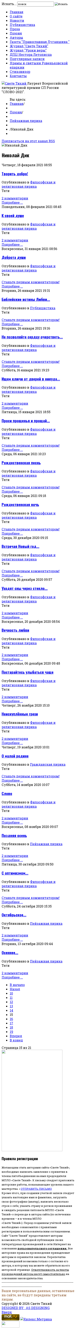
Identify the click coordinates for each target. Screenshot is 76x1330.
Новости (17, 20)
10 (11, 993)
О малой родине (15, 756)
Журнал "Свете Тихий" (29, 46)
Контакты (18, 76)
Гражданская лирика (47, 764)
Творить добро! (15, 173)
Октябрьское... (14, 914)
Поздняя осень (14, 835)
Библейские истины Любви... (26, 299)
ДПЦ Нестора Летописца (31, 54)
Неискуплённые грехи (20, 714)
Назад (15, 989)
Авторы (16, 37)
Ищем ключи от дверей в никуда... (31, 379)
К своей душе (13, 215)
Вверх (7, 1312)
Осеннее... (10, 952)
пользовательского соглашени (41, 1248)
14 (11, 1010)
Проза (15, 29)
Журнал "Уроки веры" (28, 50)
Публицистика (22, 25)
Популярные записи (27, 59)
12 (11, 1002)
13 (11, 1006)
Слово (7, 793)
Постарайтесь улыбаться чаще (28, 672)
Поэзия (16, 33)
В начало (17, 985)
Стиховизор (20, 71)
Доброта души (14, 257)
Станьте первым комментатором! (31, 282)
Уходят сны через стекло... (25, 588)
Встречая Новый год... (20, 546)
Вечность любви (15, 630)
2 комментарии (15, 198)
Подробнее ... (12, 202)
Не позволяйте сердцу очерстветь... (32, 337)
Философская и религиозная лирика (29, 184)
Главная (16, 12)
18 (11, 1027)
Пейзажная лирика (26, 121)
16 (11, 1019)
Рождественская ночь (20, 504)
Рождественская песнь (21, 462)
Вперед (16, 1036)
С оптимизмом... (15, 873)
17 (11, 1023)
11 (11, 997)
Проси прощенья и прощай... (26, 420)
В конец (16, 1040)
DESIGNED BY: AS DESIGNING (26, 1308)
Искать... (9, 4)
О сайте (16, 16)
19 (11, 1031)
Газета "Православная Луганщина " (40, 42)
